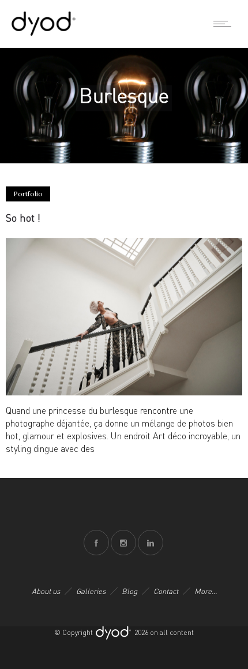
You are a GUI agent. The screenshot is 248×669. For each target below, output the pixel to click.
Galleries (91, 591)
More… (205, 591)
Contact (165, 591)
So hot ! (23, 217)
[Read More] (124, 392)
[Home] (44, 32)
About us (46, 591)
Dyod (113, 633)
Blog (129, 591)
